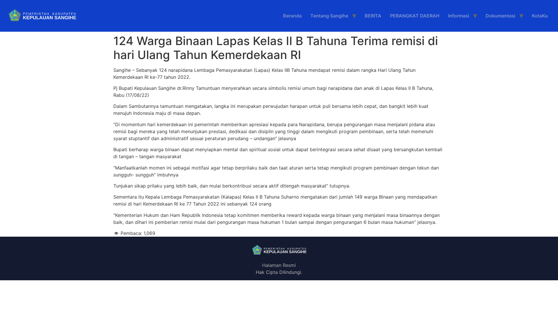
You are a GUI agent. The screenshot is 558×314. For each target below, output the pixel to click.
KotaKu (540, 16)
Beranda (292, 16)
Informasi (458, 16)
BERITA (373, 16)
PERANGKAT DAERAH (414, 16)
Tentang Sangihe (329, 16)
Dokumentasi (500, 16)
